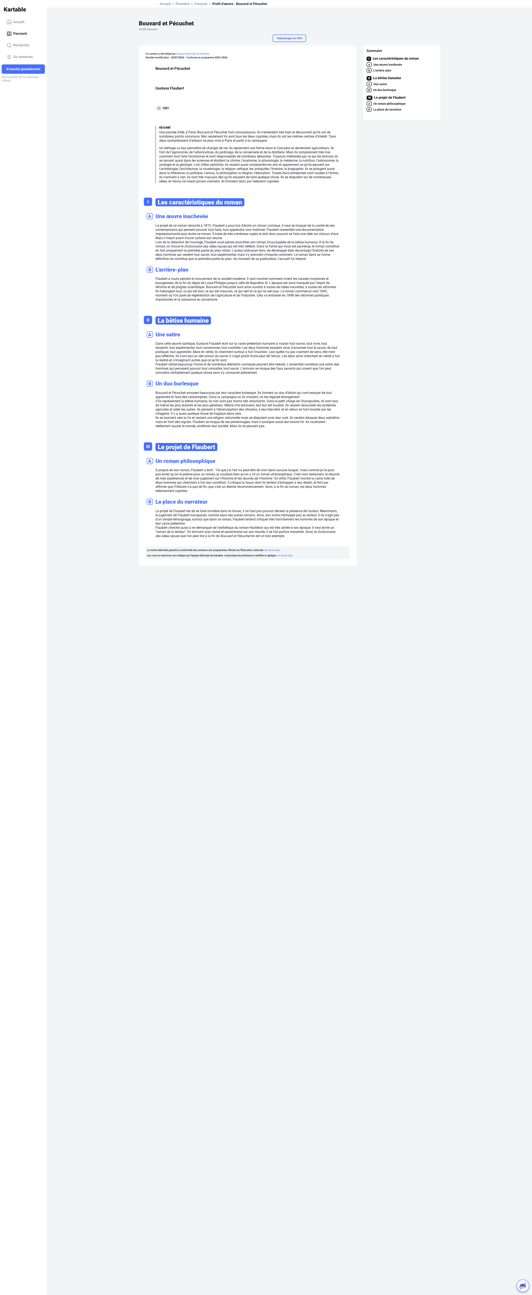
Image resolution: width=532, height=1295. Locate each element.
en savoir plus (272, 550)
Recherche (21, 45)
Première (183, 4)
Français (201, 4)
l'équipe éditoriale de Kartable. (193, 53)
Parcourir (20, 34)
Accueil (18, 22)
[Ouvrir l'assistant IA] (523, 1286)
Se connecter (23, 57)
